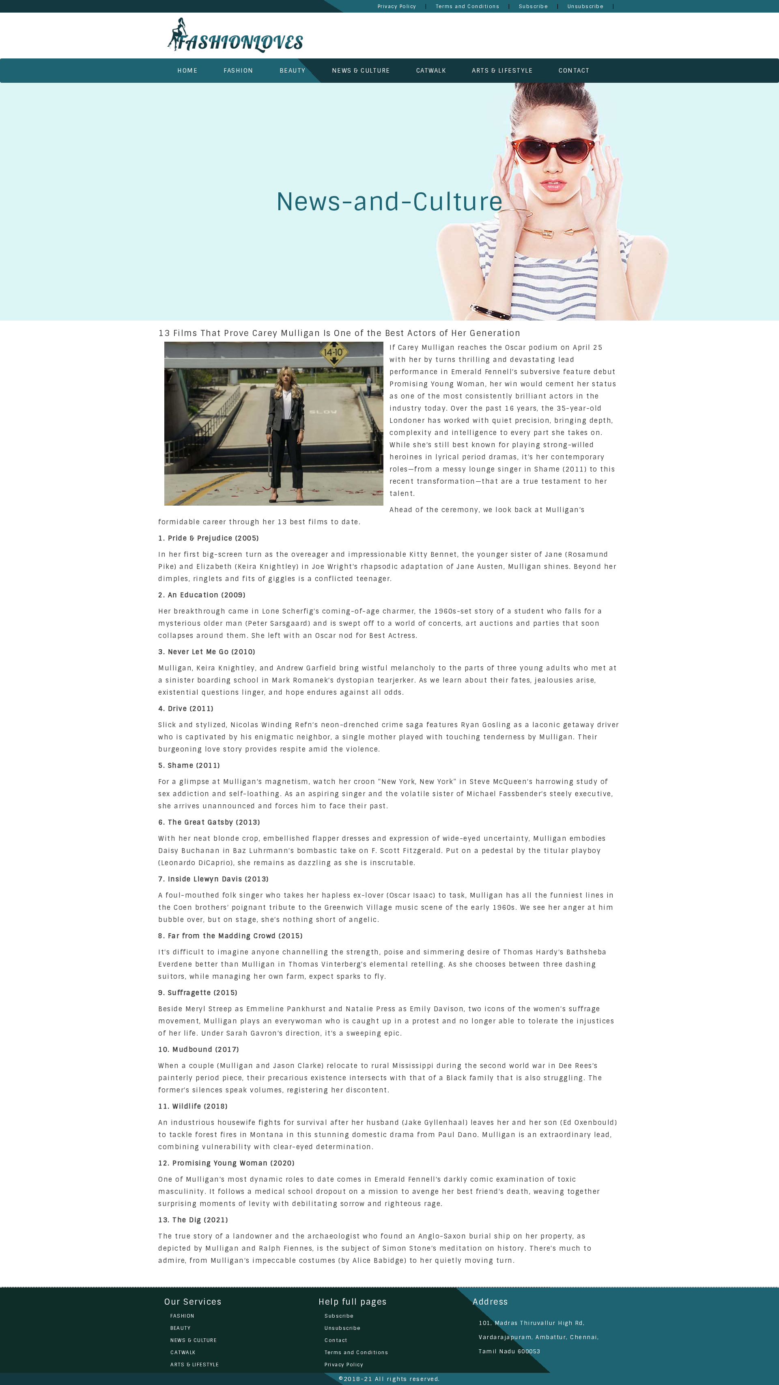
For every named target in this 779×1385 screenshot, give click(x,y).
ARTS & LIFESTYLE (502, 71)
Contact (336, 1340)
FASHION (239, 71)
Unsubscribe (343, 1328)
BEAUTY (293, 71)
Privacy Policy (344, 1364)
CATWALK (431, 71)
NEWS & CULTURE (361, 71)
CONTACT (574, 71)
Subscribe (339, 1316)
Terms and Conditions (356, 1352)
